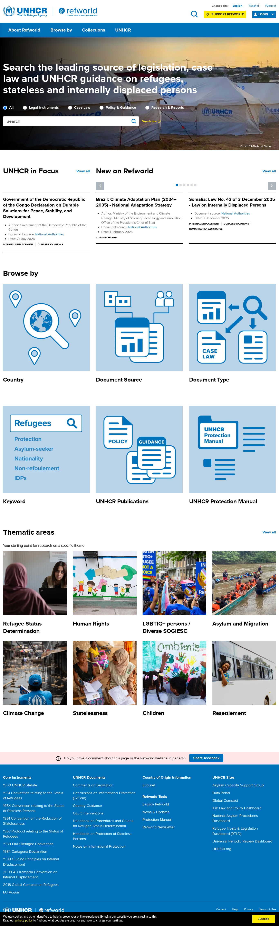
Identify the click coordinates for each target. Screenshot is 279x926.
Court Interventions (88, 813)
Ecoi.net (149, 785)
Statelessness (90, 713)
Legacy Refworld (156, 804)
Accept (263, 918)
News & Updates (156, 811)
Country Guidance (87, 805)
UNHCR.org (221, 848)
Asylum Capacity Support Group (238, 785)
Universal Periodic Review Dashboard (242, 841)
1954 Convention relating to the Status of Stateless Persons (33, 808)
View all (83, 171)
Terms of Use (267, 909)
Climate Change (23, 713)
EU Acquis (11, 892)
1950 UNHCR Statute (20, 785)
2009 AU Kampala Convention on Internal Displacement (30, 874)
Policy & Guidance (121, 107)
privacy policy (23, 920)
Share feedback (206, 758)
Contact (221, 909)
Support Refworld (227, 14)
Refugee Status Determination (22, 627)
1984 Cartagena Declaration (25, 851)
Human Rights (91, 623)
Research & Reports (167, 107)
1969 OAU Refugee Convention (28, 843)
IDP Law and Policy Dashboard (236, 808)
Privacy (248, 909)
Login (263, 14)
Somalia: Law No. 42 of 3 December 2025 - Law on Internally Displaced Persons (232, 202)
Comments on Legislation (93, 785)
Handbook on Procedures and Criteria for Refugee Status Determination (103, 823)
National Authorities (49, 234)
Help (235, 909)
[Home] (50, 12)
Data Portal (221, 792)
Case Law (82, 107)
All (11, 107)
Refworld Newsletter (159, 827)
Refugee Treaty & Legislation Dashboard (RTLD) (235, 831)
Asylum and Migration (240, 623)
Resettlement (229, 713)
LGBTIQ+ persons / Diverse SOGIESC (166, 627)
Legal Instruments (44, 107)
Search (194, 14)
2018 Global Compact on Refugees (30, 884)
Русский (270, 6)
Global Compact (225, 800)
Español (254, 6)
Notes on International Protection (99, 846)
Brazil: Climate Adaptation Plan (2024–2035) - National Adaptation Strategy (136, 202)
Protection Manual (157, 819)
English (237, 6)
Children (153, 713)
